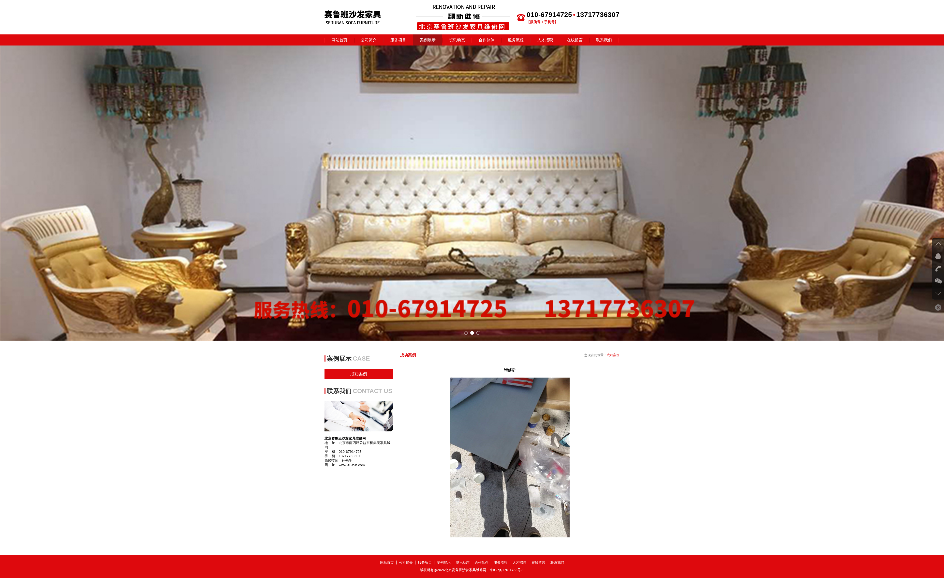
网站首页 (339, 40)
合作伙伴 (486, 40)
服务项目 (398, 40)
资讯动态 (457, 40)
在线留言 (575, 40)
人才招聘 (545, 40)
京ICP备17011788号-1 (507, 570)
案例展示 (428, 40)
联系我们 (604, 40)
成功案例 (358, 374)
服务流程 (516, 40)
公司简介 (369, 40)
